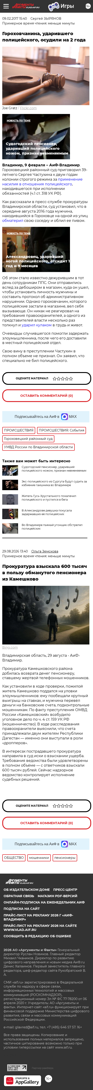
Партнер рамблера (42, 1068)
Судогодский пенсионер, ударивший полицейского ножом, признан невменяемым (54, 468)
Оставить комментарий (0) (46, 396)
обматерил (13, 220)
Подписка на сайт (22, 909)
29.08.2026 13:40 (15, 551)
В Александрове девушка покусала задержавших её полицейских (47, 512)
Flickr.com (28, 108)
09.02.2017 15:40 (14, 19)
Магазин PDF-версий (57, 896)
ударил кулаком (37, 325)
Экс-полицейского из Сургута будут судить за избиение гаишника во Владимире (54, 483)
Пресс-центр (65, 890)
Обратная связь (19, 896)
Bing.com (10, 647)
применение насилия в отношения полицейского (42, 181)
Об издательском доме (27, 890)
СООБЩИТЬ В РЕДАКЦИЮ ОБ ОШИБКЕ (37, 936)
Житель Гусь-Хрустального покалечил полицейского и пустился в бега (49, 497)
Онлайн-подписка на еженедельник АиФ (44, 902)
